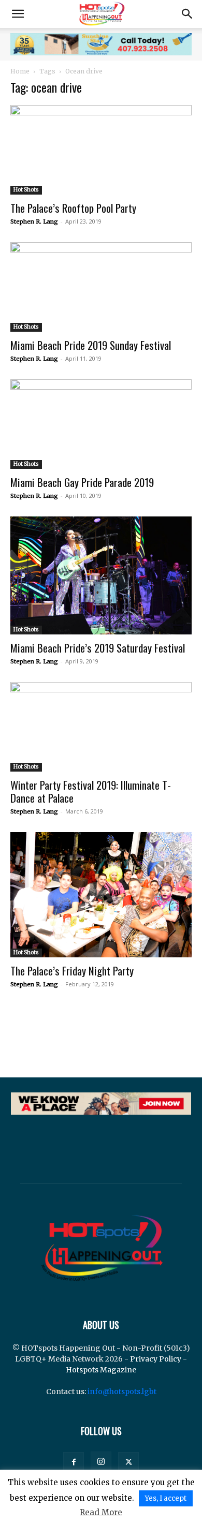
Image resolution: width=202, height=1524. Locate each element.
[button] (17, 14)
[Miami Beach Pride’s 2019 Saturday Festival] (101, 575)
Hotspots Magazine (101, 1369)
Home (20, 71)
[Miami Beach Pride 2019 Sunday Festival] (101, 287)
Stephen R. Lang (34, 221)
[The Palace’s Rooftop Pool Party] (101, 150)
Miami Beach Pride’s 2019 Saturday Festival (97, 648)
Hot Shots (26, 189)
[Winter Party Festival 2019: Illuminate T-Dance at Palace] (101, 727)
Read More (101, 1512)
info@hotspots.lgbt (122, 1391)
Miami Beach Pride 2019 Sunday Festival (90, 345)
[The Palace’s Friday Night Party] (101, 894)
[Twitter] (128, 1462)
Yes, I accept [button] (165, 1498)
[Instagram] (101, 1462)
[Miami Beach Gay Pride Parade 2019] (101, 424)
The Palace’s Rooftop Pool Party (73, 208)
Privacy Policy (155, 1359)
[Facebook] (73, 1462)
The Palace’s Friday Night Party (72, 971)
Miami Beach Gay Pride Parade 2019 (82, 482)
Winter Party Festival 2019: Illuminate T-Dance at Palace (90, 791)
